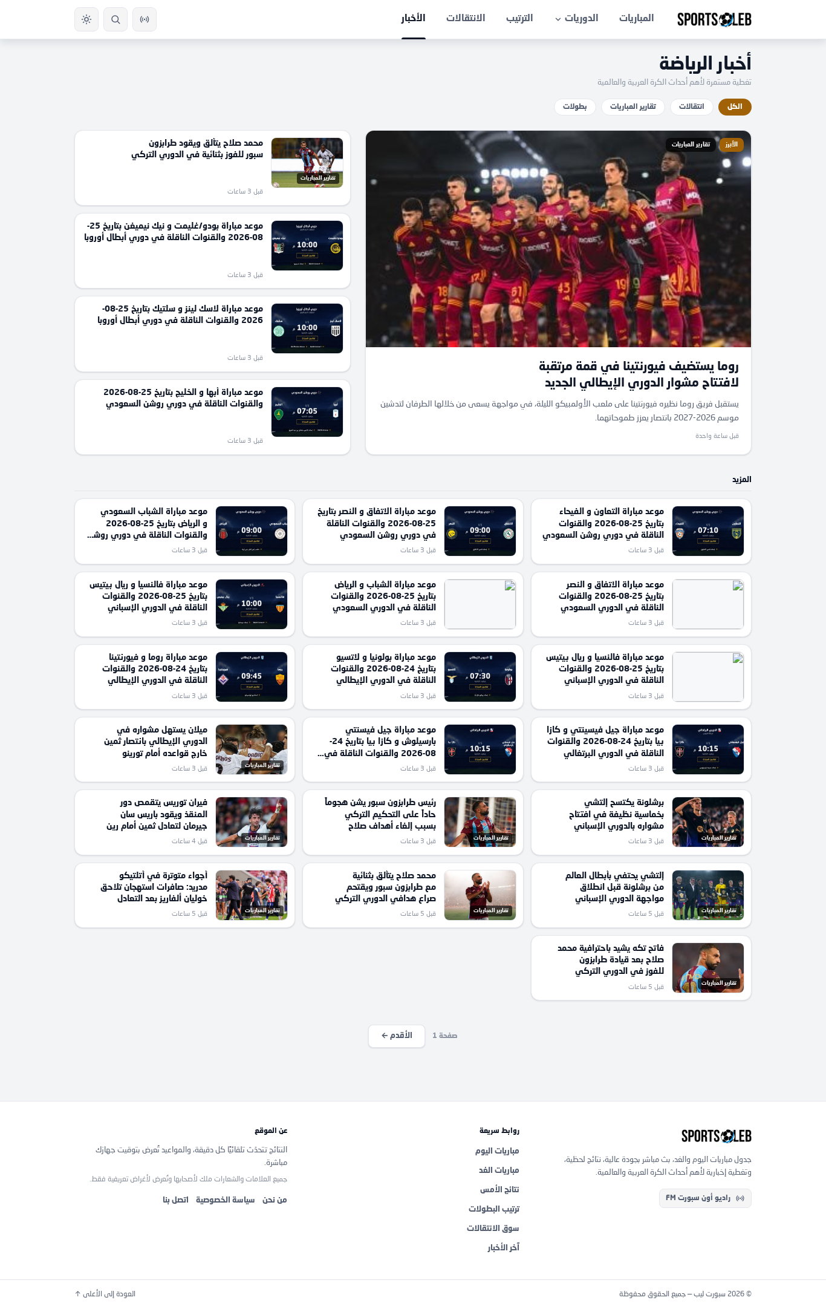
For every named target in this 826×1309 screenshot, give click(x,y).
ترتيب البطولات (494, 1209)
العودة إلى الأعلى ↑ (104, 1294)
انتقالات (691, 107)
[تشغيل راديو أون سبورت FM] (144, 19)
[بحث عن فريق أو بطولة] (115, 19)
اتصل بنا (176, 1200)
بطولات (575, 107)
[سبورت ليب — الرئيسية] (714, 19)
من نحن (274, 1200)
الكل (735, 107)
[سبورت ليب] (645, 1136)
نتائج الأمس (499, 1190)
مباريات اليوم (497, 1151)
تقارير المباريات (633, 107)
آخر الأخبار (503, 1248)
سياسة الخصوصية (225, 1200)
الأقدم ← (396, 1036)
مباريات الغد (499, 1171)
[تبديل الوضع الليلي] (86, 19)
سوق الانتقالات (493, 1229)
